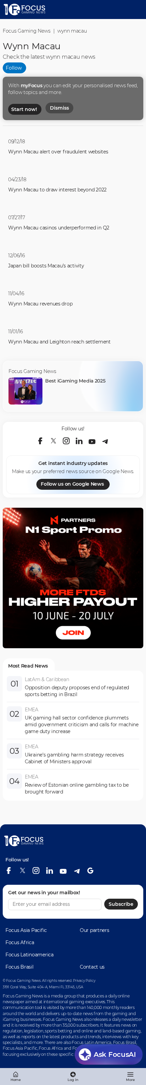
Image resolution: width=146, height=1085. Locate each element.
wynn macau (72, 31)
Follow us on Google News (72, 484)
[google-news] (90, 870)
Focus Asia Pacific (26, 930)
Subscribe (121, 904)
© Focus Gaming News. (22, 980)
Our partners (94, 930)
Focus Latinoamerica (29, 955)
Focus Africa (19, 942)
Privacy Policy (84, 980)
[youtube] (92, 441)
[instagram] (66, 441)
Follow (14, 68)
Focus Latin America (91, 1042)
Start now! (24, 109)
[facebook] (40, 441)
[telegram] (105, 441)
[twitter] (53, 441)
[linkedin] (79, 441)
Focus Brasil (19, 967)
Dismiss (59, 108)
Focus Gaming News (26, 31)
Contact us (92, 967)
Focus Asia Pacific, (21, 1048)
